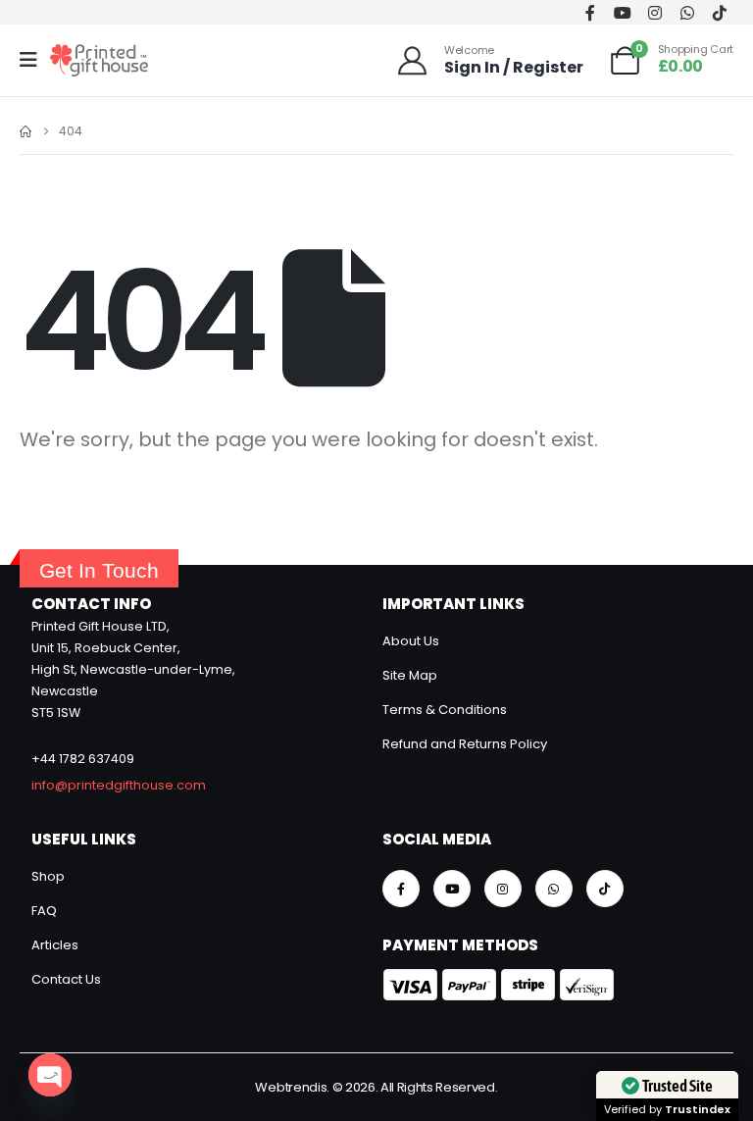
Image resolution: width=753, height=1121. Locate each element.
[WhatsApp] (687, 12)
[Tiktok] (719, 12)
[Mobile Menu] (35, 59)
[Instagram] (654, 12)
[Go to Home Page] (25, 131)
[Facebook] (589, 12)
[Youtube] (622, 12)
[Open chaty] (50, 1074)
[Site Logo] (99, 60)
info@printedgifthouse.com (118, 785)
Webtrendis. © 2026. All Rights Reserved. (376, 1087)
